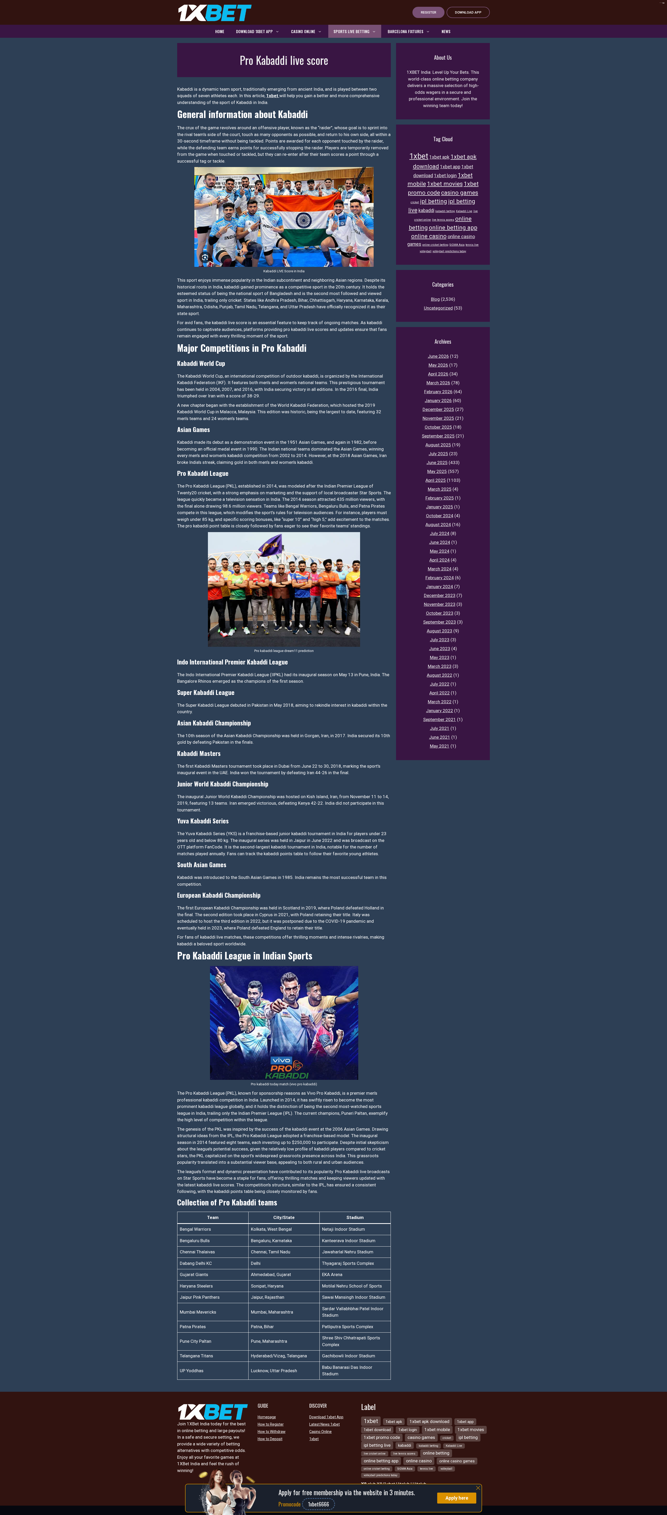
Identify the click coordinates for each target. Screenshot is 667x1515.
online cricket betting (435, 245)
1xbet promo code (382, 1437)
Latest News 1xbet (324, 1424)
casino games (459, 192)
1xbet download (377, 1429)
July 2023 (439, 639)
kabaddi (426, 210)
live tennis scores (443, 219)
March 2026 (438, 382)
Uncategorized (438, 308)
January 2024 (439, 586)
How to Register (271, 1424)
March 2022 (440, 701)
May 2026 (438, 365)
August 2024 (438, 524)
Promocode (290, 1504)
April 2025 (435, 480)
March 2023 (440, 666)
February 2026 (438, 391)
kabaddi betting (445, 211)
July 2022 (439, 684)
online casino (429, 236)
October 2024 (439, 515)
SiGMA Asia (457, 245)
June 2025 (437, 462)
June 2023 (439, 648)
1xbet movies (445, 183)
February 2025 (439, 498)
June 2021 (439, 737)
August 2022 (439, 675)
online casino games (457, 1461)
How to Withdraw (272, 1432)
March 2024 (440, 568)
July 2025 (438, 453)
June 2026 (438, 356)
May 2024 (439, 551)
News (446, 31)
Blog (435, 299)
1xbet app (450, 166)
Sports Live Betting (351, 31)
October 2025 (438, 427)
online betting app (453, 227)
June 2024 (439, 542)
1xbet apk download (429, 1421)
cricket (415, 202)
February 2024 (439, 577)
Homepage (267, 1417)
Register (428, 12)
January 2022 (439, 710)
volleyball (425, 251)
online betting (436, 1453)
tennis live (472, 245)
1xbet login (445, 175)
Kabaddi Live (464, 211)
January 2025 (439, 506)
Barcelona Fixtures (405, 31)
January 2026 (438, 400)
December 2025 (438, 409)
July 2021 (439, 728)
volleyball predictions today (449, 251)
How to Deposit (270, 1439)
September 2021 (439, 719)
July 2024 (439, 533)
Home (219, 31)
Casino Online (303, 31)
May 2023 (439, 657)
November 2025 (438, 418)
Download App (468, 12)
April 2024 (439, 560)
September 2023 (439, 622)
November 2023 (439, 604)
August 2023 (439, 630)
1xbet (272, 95)
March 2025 (440, 489)
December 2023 (439, 595)
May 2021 (439, 746)
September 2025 (438, 436)
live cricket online (375, 1453)
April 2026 (438, 374)
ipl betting (433, 201)
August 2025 (438, 444)
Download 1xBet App (254, 31)
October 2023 (439, 613)
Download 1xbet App (326, 1417)
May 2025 (437, 471)
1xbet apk (439, 157)
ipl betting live (377, 1445)
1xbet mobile (437, 1429)
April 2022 (439, 692)
